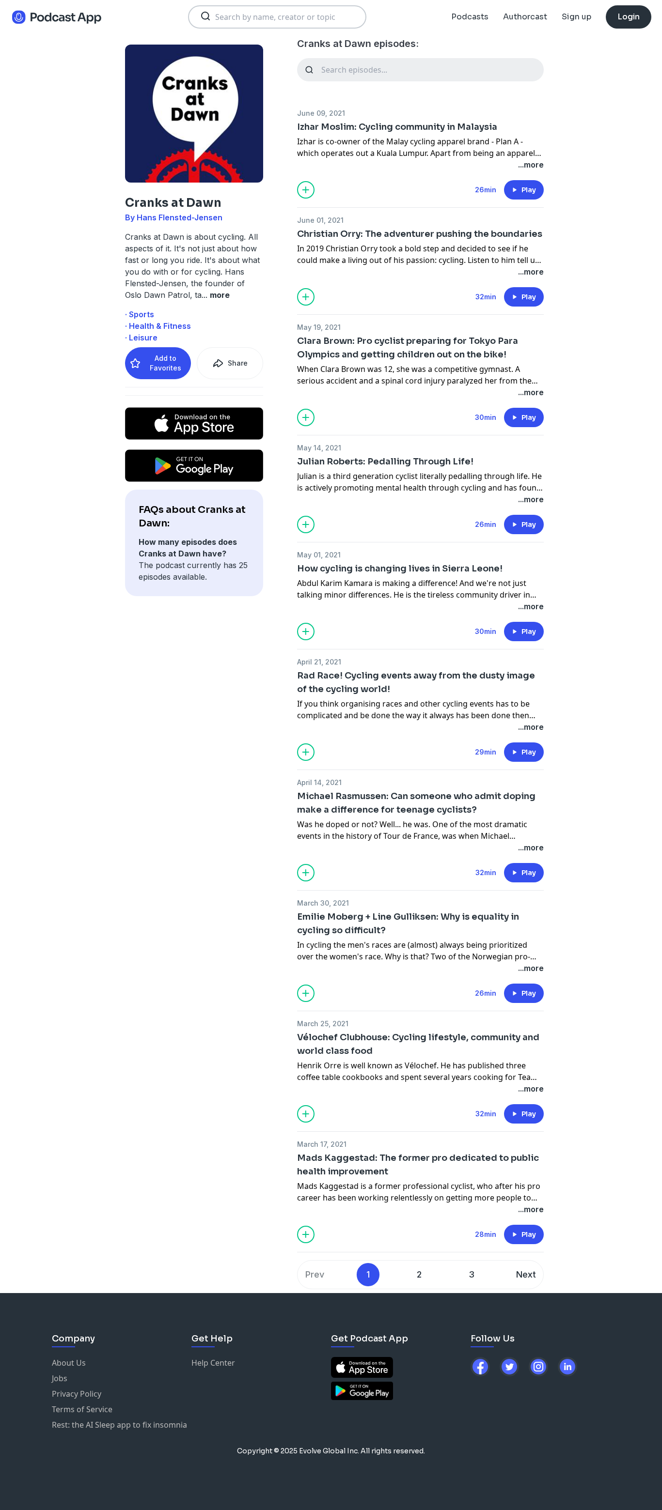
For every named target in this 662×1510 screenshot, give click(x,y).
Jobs (59, 1378)
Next (526, 1274)
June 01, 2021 (320, 220)
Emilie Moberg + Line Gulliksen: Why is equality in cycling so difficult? (408, 923)
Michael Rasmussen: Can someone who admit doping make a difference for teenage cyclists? (416, 803)
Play (528, 189)
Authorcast (525, 17)
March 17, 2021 (322, 1144)
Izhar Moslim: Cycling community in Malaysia (397, 127)
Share (238, 363)
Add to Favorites (165, 363)
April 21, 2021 (319, 662)
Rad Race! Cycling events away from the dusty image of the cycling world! (416, 682)
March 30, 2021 (323, 903)
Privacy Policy (76, 1393)
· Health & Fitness (158, 326)
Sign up (576, 17)
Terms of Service (82, 1409)
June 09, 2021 (321, 113)
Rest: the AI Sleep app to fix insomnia (119, 1424)
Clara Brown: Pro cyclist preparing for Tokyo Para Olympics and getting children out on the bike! (407, 348)
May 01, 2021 (319, 555)
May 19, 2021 (319, 327)
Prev (314, 1274)
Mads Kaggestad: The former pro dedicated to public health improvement (418, 1165)
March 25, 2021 (322, 1023)
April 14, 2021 (319, 782)
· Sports (139, 314)
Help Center (213, 1362)
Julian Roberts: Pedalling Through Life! (385, 461)
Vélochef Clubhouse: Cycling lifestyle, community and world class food (418, 1044)
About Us (69, 1362)
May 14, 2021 (319, 448)
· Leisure (141, 337)
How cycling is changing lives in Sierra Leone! (400, 568)
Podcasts (470, 17)
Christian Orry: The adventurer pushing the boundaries (419, 234)
